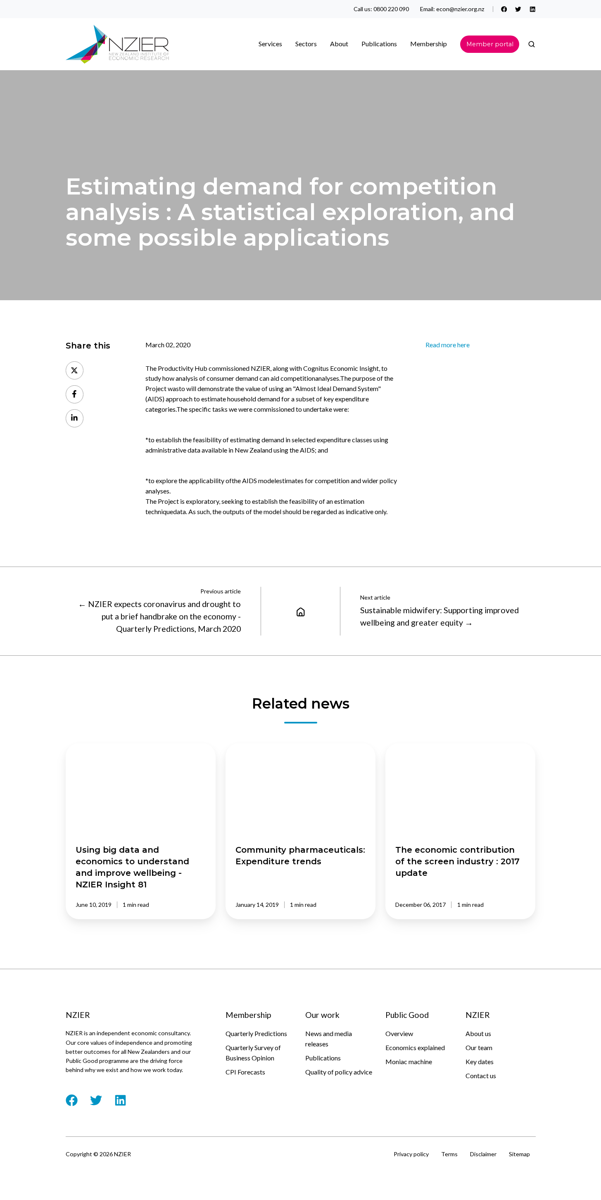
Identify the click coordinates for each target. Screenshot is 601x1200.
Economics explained (415, 1047)
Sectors (306, 43)
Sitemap (519, 1153)
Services (270, 43)
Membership (428, 43)
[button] (531, 44)
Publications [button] (379, 43)
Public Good (407, 1015)
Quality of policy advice (338, 1072)
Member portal (489, 44)
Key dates (480, 1061)
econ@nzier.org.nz (460, 8)
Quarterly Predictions (256, 1033)
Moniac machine (408, 1061)
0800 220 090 (391, 8)
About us (478, 1033)
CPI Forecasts (245, 1072)
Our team (479, 1047)
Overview (399, 1033)
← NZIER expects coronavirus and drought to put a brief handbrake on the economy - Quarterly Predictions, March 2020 (159, 616)
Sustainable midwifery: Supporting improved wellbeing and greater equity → (439, 616)
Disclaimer (483, 1153)
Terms (449, 1153)
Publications (323, 1058)
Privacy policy (411, 1153)
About (339, 43)
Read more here (447, 345)
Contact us (481, 1075)
